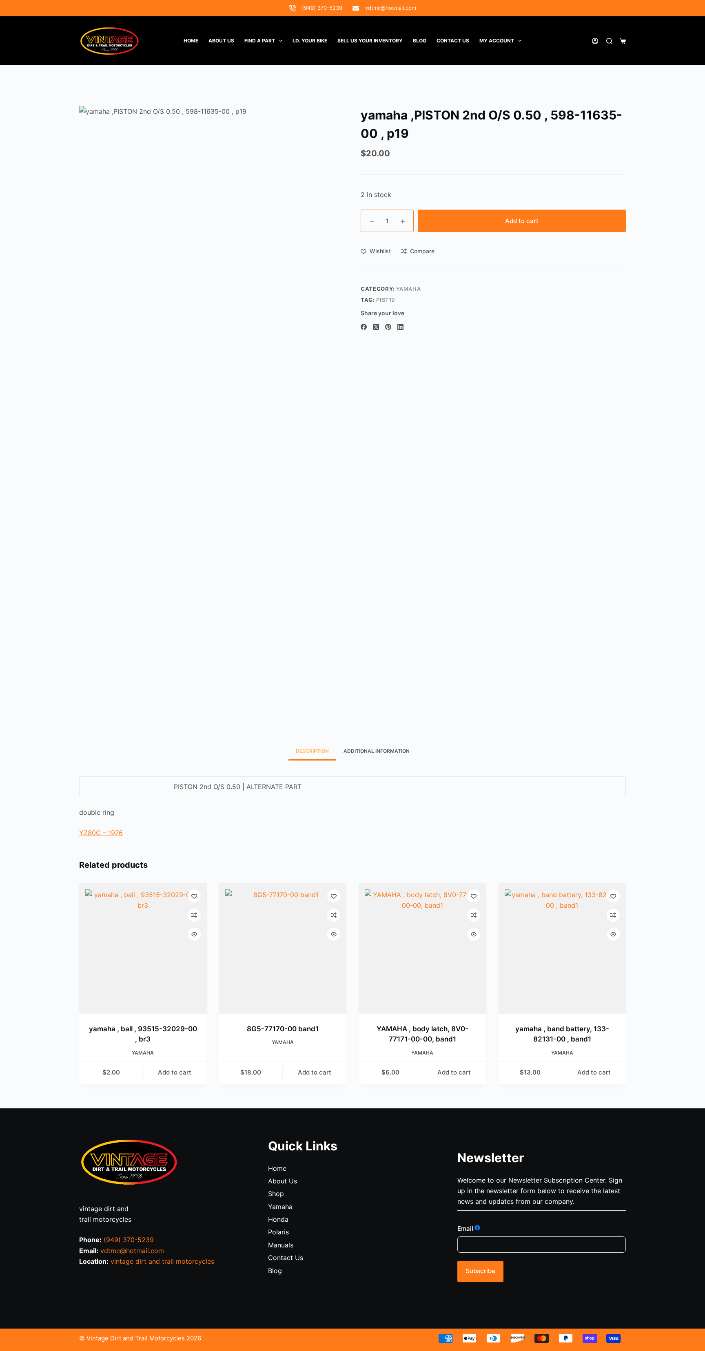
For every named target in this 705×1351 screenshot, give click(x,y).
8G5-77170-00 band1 (283, 1029)
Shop (276, 1194)
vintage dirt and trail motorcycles (162, 1261)
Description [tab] (312, 751)
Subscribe (480, 1271)
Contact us (453, 41)
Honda (278, 1219)
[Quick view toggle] (194, 934)
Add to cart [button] (174, 1072)
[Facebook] (364, 327)
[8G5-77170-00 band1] (283, 948)
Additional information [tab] (377, 751)
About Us (221, 41)
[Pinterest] (388, 327)
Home (191, 41)
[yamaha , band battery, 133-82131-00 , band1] (562, 948)
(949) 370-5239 (322, 7)
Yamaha (408, 288)
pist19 (385, 299)
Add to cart (522, 221)
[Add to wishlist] (194, 895)
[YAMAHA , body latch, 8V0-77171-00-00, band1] (422, 948)
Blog (419, 41)
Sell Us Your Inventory (370, 41)
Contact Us (285, 1258)
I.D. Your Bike (310, 41)
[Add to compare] (194, 915)
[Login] (595, 41)
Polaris (278, 1232)
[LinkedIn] (400, 327)
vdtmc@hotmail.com (390, 7)
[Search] (609, 41)
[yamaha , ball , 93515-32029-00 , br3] (143, 948)
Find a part (259, 41)
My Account (496, 41)
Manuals (280, 1245)
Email (465, 1228)
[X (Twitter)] (376, 327)
